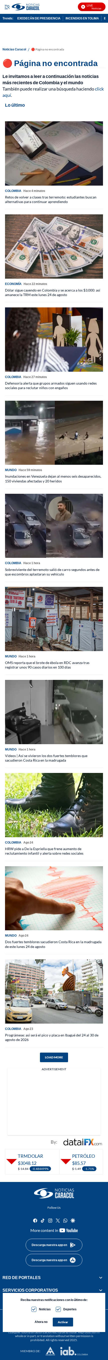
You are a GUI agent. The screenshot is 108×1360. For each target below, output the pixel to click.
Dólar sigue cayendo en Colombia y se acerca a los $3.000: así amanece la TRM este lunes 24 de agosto (52, 292)
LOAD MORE (54, 1057)
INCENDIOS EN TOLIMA (82, 18)
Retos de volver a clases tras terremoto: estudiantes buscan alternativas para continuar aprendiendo (50, 199)
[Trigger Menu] (7, 7)
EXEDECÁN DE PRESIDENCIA (39, 18)
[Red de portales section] (100, 1277)
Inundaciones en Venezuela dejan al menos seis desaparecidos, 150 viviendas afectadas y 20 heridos (53, 478)
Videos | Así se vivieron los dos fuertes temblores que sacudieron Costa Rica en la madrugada (46, 758)
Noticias (45, 1309)
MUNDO (11, 470)
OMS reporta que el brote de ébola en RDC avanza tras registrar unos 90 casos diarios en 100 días (47, 664)
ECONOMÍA (13, 284)
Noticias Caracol (14, 49)
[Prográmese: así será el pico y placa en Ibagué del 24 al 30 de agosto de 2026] (54, 991)
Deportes (70, 1309)
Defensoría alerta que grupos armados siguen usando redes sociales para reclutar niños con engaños (51, 385)
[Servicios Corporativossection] (100, 1290)
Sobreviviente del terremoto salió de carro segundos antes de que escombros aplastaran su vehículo (52, 571)
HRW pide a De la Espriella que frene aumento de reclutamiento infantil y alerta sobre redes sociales (44, 851)
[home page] (54, 1193)
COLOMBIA (13, 191)
